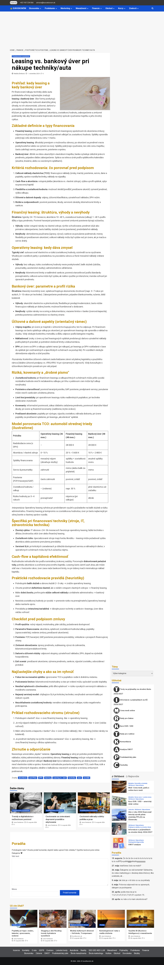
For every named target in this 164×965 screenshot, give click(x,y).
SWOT (47, 953)
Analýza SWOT (126, 749)
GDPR (41, 950)
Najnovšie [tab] (133, 776)
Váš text (15, 856)
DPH (41, 778)
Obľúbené (131, 785)
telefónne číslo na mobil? (130, 866)
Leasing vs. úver (59, 778)
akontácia (23, 778)
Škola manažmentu (78, 953)
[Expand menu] (40, 8)
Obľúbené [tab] (118, 776)
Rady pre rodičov (127, 734)
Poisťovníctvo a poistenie (20, 56)
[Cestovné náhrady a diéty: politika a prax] (94, 802)
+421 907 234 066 (26, 3)
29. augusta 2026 (19, 941)
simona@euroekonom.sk (45, 3)
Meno (14, 889)
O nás (34, 950)
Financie (96, 8)
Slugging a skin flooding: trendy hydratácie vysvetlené (51, 933)
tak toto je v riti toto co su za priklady (134, 880)
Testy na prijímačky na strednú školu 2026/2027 (132, 691)
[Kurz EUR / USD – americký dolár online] (119, 802)
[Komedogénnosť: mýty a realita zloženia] (111, 919)
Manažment (81, 8)
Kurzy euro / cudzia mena (143, 797)
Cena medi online (127, 710)
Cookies (49, 950)
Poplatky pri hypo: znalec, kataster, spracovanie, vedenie (23, 933)
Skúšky (137, 953)
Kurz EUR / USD (126, 726)
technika (71, 778)
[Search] (152, 8)
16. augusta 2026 (65, 825)
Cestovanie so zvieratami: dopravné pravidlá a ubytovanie (58, 819)
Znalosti (133, 8)
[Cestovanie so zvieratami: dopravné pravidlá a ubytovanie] (60, 802)
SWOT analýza (134, 845)
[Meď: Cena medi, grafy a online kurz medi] (119, 788)
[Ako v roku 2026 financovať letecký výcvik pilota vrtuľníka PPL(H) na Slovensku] (119, 816)
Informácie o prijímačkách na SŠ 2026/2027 (130, 702)
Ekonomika (34, 8)
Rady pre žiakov (126, 718)
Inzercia (16, 950)
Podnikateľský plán (128, 757)
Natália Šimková (19, 73)
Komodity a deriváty (141, 783)
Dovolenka (127, 953)
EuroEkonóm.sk (77, 936)
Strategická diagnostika (136, 842)
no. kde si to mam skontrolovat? (134, 899)
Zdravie (39, 953)
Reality (83, 950)
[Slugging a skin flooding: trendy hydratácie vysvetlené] (53, 919)
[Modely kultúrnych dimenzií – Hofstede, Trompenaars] (82, 919)
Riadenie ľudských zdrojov (79, 925)
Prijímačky (123, 950)
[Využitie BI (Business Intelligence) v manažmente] (140, 919)
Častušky (124, 765)
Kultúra (108, 953)
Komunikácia (125, 742)
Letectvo (131, 809)
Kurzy (120, 8)
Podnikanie (50, 8)
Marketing (65, 8)
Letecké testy (61, 950)
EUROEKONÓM (19, 8)
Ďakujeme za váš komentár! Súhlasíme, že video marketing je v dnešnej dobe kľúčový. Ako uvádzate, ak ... (133, 873)
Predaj (44, 925)
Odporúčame (139, 785)
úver (79, 778)
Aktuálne (131, 783)
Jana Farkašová (18, 822)
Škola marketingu (96, 953)
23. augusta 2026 (31, 822)
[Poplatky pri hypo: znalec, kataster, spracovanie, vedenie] (23, 919)
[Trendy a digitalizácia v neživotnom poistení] (26, 802)
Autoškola (74, 950)
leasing (48, 778)
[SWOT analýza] (119, 844)
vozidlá (86, 778)
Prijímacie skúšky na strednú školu (139, 827)
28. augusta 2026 (135, 938)
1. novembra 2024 (34, 73)
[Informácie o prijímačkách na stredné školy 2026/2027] (119, 830)
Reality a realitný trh (18, 925)
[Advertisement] (82, 29)
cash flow (32, 778)
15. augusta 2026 (99, 822)
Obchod (108, 8)
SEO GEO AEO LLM (97, 950)
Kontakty (25, 950)
